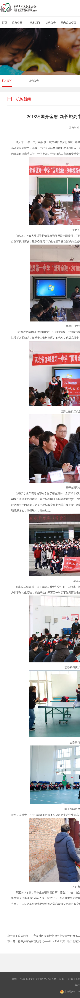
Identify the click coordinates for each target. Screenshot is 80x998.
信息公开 (17, 22)
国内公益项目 (68, 22)
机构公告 (50, 22)
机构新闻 (35, 22)
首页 (4, 22)
